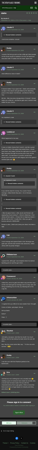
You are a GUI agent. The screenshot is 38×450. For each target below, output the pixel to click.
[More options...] (34, 28)
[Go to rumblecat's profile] (3, 133)
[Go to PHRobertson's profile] (3, 256)
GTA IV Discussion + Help (23, 20)
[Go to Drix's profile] (3, 374)
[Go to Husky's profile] (3, 49)
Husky (9, 48)
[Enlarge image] (14, 159)
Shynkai (10, 331)
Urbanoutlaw (12, 298)
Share (9, 423)
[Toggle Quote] (4, 176)
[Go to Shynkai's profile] (3, 332)
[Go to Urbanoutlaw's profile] (3, 299)
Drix (8, 372)
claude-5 (6, 18)
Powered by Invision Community (19, 447)
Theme (5, 443)
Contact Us (24, 443)
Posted (15, 29)
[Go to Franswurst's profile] (3, 277)
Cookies (32, 443)
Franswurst (11, 276)
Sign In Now (19, 412)
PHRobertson (12, 254)
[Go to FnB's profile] (3, 236)
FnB (8, 235)
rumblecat (11, 132)
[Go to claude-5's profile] (3, 28)
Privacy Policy (14, 443)
